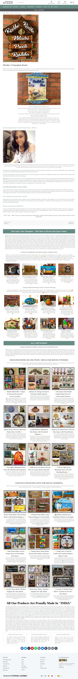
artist (20, 215)
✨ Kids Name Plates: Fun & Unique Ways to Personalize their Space (14, 553)
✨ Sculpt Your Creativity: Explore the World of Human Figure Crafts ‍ (63, 553)
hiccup (39, 200)
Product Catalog (43, 668)
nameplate (14, 170)
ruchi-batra (68, 215)
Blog (22, 663)
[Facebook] (22, 648)
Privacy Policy (24, 667)
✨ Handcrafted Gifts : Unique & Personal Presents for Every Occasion (15, 394)
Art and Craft (5, 189)
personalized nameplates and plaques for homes (37, 236)
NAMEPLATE (71, 223)
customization (70, 208)
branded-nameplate (35, 215)
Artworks (59, 3)
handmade (30, 178)
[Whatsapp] (35, 648)
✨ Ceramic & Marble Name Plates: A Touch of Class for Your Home (63, 591)
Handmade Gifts (6, 668)
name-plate (60, 215)
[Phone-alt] (39, 648)
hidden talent (8, 192)
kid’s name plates (13, 639)
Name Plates (5, 661)
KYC (41, 665)
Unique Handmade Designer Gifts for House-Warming (39, 287)
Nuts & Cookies (6, 663)
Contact (23, 669)
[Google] (52, 648)
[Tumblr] (45, 648)
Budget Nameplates (51, 3)
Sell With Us (42, 663)
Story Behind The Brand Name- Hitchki (15, 196)
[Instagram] (28, 648)
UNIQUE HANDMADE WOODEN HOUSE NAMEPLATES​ (39, 252)
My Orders (42, 661)
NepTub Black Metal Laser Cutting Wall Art (51, 615)
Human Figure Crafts (7, 659)
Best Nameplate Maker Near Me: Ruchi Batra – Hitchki (19, 128)
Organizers (5, 665)
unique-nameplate (39, 216)
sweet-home (72, 215)
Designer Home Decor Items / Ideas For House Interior (39, 360)
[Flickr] (42, 648)
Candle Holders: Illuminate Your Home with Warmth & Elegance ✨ (39, 432)
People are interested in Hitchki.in (13, 206)
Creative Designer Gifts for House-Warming (39, 483)
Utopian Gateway (21, 615)
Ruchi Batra (5, 178)
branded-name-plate (28, 215)
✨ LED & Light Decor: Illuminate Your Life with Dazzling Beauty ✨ (63, 470)
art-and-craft (17, 215)
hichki (53, 215)
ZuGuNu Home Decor (38, 615)
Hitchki (7, 12)
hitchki (66, 199)
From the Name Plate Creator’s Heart (15, 187)
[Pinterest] (32, 648)
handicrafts (13, 180)
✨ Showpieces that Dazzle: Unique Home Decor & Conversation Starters (63, 394)
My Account (65, 3)
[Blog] (49, 648)
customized (41, 215)
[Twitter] (25, 648)
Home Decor (64, 639)
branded (23, 215)
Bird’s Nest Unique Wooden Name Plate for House (39, 106)
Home (4, 12)
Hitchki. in (6, 223)
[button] (72, 2)
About (23, 661)
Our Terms (24, 665)
